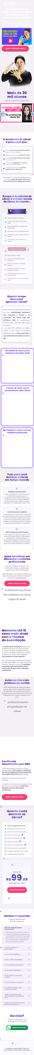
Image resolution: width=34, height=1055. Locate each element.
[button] (1, 114)
